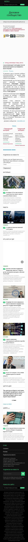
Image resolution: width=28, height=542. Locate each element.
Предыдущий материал (7, 129)
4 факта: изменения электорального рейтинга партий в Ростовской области (14, 341)
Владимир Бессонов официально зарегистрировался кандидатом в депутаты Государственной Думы (13, 303)
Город (6, 27)
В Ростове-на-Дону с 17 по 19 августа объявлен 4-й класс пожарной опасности (20, 137)
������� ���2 (9, 150)
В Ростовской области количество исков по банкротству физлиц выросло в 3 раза (14, 429)
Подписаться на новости (9, 455)
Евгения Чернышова (8, 143)
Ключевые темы (14, 62)
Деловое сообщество (14, 14)
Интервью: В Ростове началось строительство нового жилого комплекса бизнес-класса (13, 194)
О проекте (5, 448)
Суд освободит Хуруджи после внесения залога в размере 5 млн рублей (14, 66)
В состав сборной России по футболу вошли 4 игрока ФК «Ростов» (8, 137)
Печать (11, 71)
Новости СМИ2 (7, 404)
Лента (9, 28)
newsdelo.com (21, 121)
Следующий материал (21, 129)
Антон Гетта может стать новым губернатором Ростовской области (13, 374)
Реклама (5, 451)
